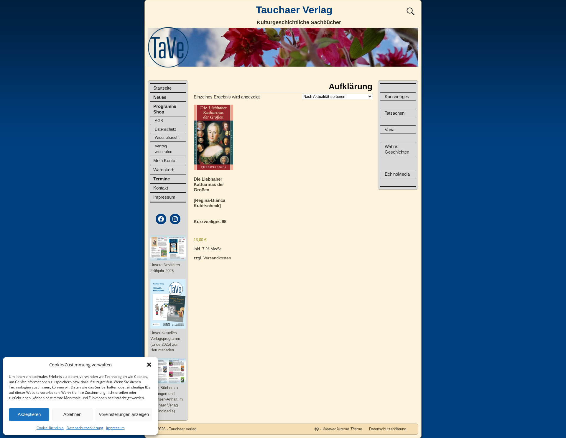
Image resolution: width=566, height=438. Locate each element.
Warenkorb (163, 169)
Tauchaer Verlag (294, 9)
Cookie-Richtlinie (50, 427)
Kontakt (160, 187)
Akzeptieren (29, 414)
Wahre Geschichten (397, 149)
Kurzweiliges (397, 96)
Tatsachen (394, 113)
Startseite (162, 87)
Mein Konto (164, 160)
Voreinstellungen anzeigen (124, 414)
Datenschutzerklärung (85, 427)
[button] (149, 365)
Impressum (115, 427)
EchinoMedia (397, 174)
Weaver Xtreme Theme (342, 429)
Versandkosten (217, 258)
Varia (389, 129)
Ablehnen (72, 414)
